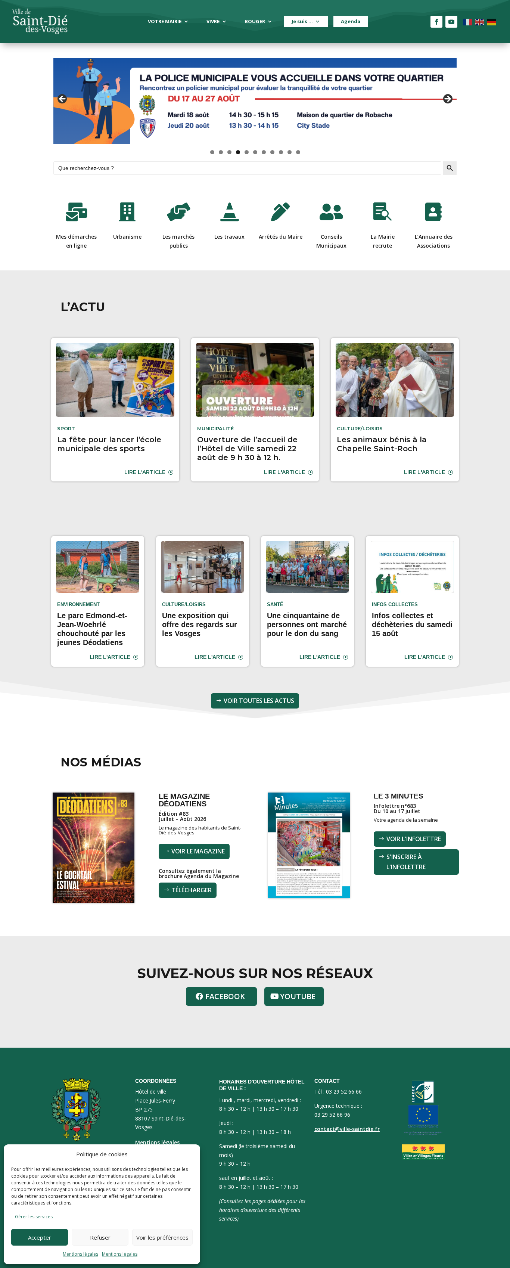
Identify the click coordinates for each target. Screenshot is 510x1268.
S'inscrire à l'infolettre (406, 862)
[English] (480, 21)
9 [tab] (281, 152)
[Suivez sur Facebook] (436, 22)
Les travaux (229, 236)
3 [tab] (229, 152)
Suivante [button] (447, 99)
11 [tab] (298, 152)
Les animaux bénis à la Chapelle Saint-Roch (382, 444)
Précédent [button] (62, 99)
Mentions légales (80, 1254)
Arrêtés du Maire (280, 236)
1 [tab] (212, 152)
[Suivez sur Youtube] (451, 22)
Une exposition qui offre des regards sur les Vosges (199, 624)
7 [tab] (264, 152)
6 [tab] (255, 152)
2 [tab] (221, 152)
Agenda (350, 21)
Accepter (39, 1237)
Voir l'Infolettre (413, 839)
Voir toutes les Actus (259, 701)
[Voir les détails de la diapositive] (255, 101)
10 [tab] (290, 152)
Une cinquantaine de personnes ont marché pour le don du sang (307, 624)
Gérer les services (34, 1216)
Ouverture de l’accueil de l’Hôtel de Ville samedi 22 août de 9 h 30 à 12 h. (247, 448)
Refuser (100, 1237)
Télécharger (191, 890)
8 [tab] (272, 152)
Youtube (297, 996)
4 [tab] (238, 152)
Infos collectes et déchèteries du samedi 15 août (412, 624)
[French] (468, 21)
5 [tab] (247, 152)
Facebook (225, 996)
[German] (492, 21)
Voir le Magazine (198, 851)
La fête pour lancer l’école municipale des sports (109, 444)
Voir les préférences (162, 1237)
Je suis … (302, 21)
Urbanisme (127, 236)
